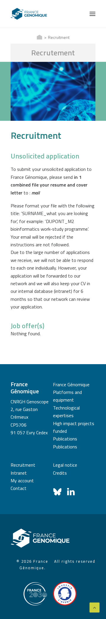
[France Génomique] (29, 14)
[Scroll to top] (95, 606)
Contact (18, 488)
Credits (60, 472)
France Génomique (71, 384)
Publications (65, 438)
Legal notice (65, 464)
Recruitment (23, 464)
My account (22, 480)
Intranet (19, 472)
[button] (92, 14)
